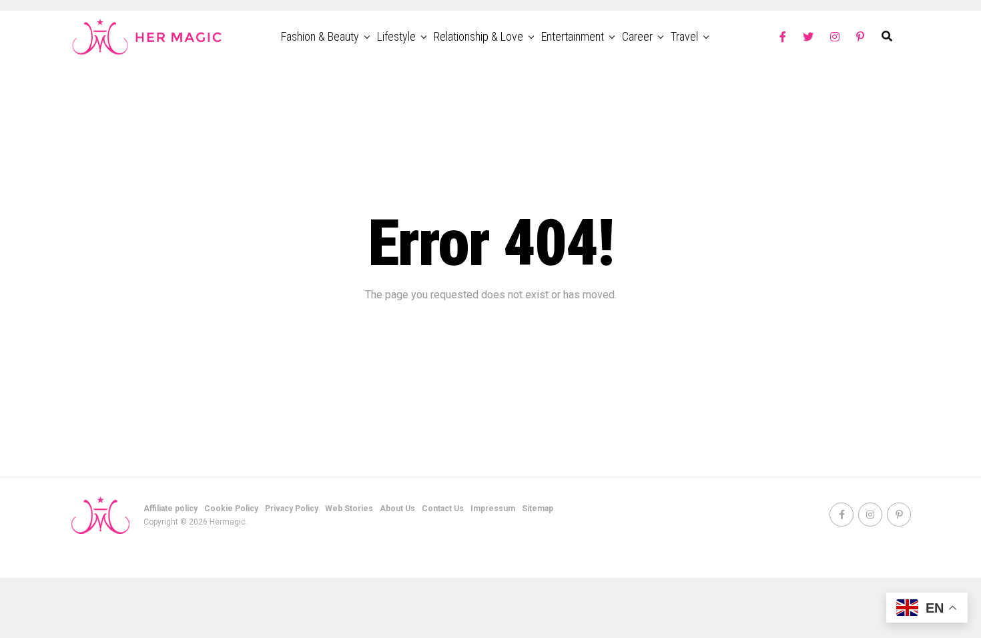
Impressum (492, 508)
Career (637, 36)
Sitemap (537, 508)
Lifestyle (396, 36)
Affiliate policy (170, 508)
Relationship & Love (478, 36)
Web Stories (349, 508)
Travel (684, 36)
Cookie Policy (231, 508)
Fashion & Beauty (320, 36)
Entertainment (572, 36)
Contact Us (443, 508)
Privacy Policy (291, 508)
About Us (397, 508)
